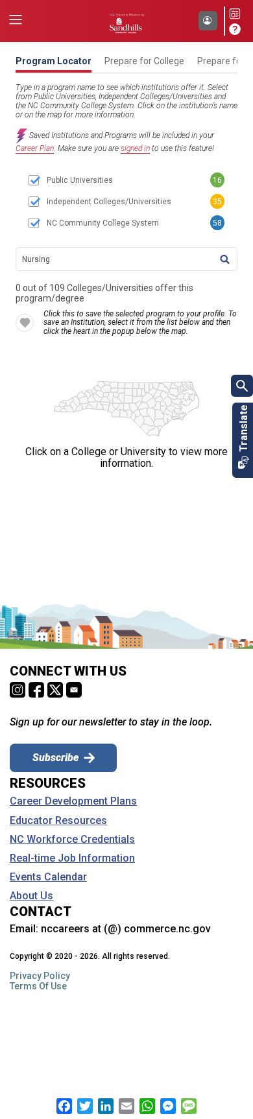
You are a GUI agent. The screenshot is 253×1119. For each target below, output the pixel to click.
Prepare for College (144, 61)
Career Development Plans (73, 801)
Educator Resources (58, 821)
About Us (31, 896)
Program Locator (53, 61)
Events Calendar (48, 877)
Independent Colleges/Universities (109, 201)
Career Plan (35, 148)
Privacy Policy (40, 976)
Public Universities (80, 180)
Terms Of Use (38, 986)
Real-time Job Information (72, 858)
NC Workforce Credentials (72, 839)
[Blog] (236, 14)
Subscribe (55, 757)
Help (236, 29)
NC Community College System (103, 223)
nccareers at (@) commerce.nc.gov (126, 929)
